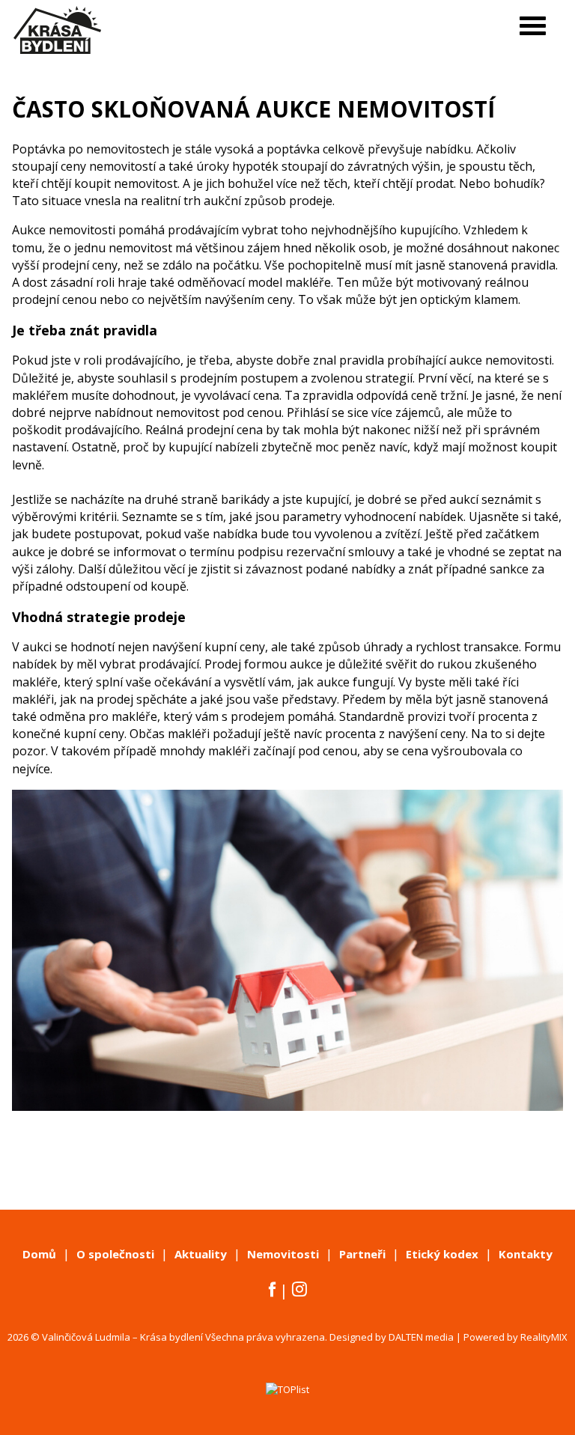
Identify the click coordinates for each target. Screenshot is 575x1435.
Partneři (362, 1253)
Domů (39, 1253)
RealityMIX (544, 1337)
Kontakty (526, 1253)
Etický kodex (442, 1253)
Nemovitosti (283, 1253)
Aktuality (200, 1253)
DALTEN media (421, 1337)
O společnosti (115, 1253)
